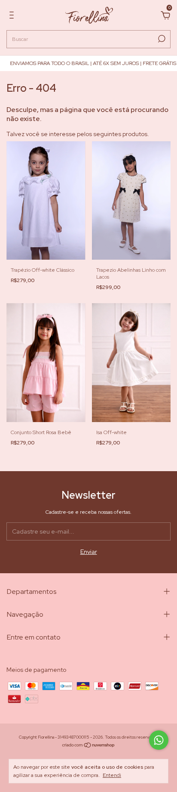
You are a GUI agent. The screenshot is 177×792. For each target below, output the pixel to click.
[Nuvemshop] (89, 746)
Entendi (112, 775)
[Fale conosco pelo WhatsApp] (158, 740)
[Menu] (13, 16)
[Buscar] (160, 39)
